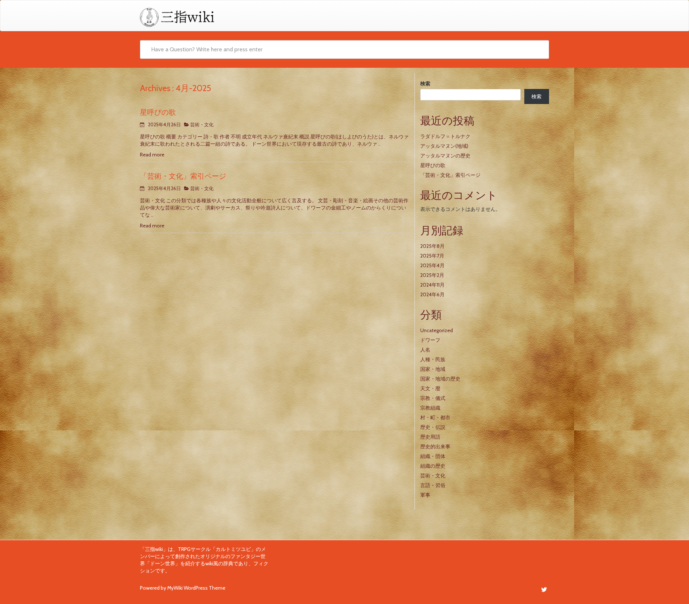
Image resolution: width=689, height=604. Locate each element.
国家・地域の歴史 (440, 379)
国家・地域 (432, 369)
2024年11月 (432, 285)
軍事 (425, 495)
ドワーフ (430, 340)
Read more (152, 154)
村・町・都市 (435, 417)
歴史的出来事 (435, 446)
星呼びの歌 (158, 112)
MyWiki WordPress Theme (196, 588)
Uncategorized (436, 330)
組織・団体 (432, 456)
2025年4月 (432, 265)
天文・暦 (430, 388)
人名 (425, 349)
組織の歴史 (432, 466)
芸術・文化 (202, 124)
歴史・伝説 (432, 427)
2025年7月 (432, 256)
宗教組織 (430, 408)
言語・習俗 (432, 485)
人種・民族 (432, 359)
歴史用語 (430, 437)
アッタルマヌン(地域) (444, 146)
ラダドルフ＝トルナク (445, 136)
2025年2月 (432, 275)
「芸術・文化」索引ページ (183, 176)
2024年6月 (432, 294)
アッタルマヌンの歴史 (445, 155)
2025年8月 (432, 246)
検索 (425, 83)
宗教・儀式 (432, 398)
